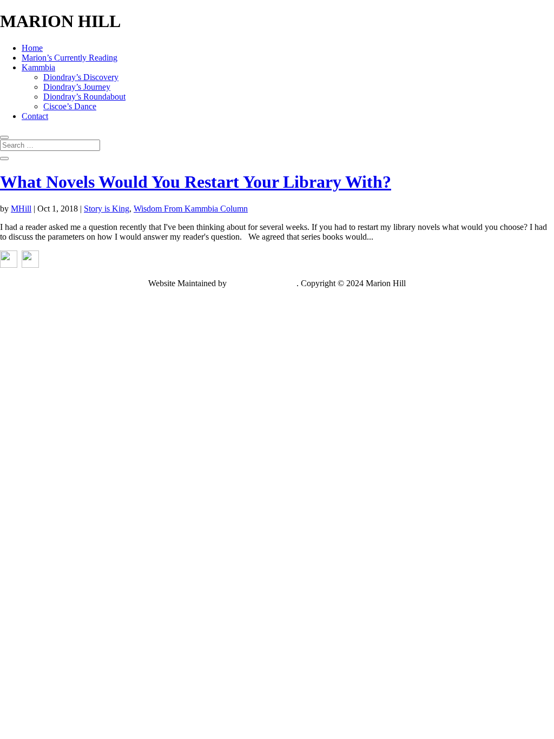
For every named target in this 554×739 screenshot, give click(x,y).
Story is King (106, 208)
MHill (21, 208)
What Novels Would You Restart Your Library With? (195, 182)
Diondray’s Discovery (80, 77)
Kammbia (38, 67)
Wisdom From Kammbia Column (191, 208)
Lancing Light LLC (262, 283)
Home (32, 47)
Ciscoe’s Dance (69, 106)
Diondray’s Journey (76, 86)
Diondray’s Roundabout (84, 96)
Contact (35, 116)
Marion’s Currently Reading (69, 57)
